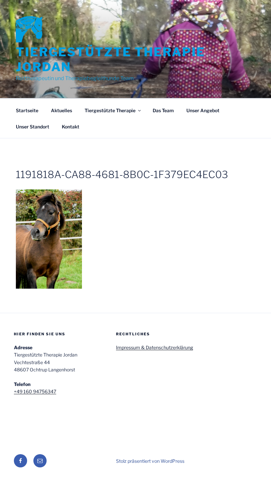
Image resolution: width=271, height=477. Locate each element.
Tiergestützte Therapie (110, 110)
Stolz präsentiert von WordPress (150, 461)
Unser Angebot (202, 110)
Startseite (27, 110)
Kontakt (70, 126)
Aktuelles (61, 110)
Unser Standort (32, 126)
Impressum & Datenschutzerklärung (154, 347)
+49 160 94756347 (35, 391)
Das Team (163, 110)
